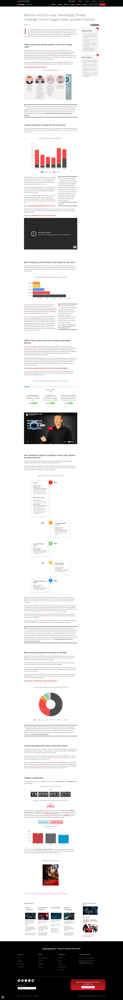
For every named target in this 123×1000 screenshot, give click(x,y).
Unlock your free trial (93, 4)
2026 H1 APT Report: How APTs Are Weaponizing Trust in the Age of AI (90, 66)
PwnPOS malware (51, 620)
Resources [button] (94, 1)
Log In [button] (100, 1)
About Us (60, 958)
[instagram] (29, 980)
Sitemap (36, 996)
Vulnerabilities (64, 893)
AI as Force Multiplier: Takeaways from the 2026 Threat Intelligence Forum (90, 62)
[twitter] (96, 25)
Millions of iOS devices (29, 597)
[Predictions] (90, 928)
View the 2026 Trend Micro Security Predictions (89, 935)
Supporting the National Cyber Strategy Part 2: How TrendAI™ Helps (89, 70)
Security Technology (68, 909)
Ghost (42, 371)
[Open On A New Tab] (50, 875)
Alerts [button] (80, 1)
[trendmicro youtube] (33, 980)
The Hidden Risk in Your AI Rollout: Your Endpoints (90, 75)
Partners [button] (79, 4)
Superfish (31, 55)
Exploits (59, 893)
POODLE (34, 348)
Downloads (40, 964)
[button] (44, 822)
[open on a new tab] (26, 980)
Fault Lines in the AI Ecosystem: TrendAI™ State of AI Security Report (30, 920)
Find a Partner (21, 966)
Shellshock (69, 346)
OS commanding (34, 767)
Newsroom (20, 961)
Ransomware (46, 893)
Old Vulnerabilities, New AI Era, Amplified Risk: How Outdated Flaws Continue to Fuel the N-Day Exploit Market (90, 44)
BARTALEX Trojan (28, 311)
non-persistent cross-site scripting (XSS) (57, 762)
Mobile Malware (53, 893)
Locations (61, 964)
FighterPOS (44, 615)
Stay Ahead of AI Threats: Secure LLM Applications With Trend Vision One (69, 928)
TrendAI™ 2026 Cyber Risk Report (90, 33)
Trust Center (61, 969)
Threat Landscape (29, 909)
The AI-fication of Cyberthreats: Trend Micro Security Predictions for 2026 (55, 930)
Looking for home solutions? (24, 1)
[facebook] (94, 25)
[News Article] (90, 910)
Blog (19, 958)
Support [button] (87, 1)
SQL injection (40, 766)
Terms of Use (30, 996)
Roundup (30, 893)
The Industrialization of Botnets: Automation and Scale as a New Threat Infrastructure (30, 929)
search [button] (103, 1)
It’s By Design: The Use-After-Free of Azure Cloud (90, 40)
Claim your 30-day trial (87, 987)
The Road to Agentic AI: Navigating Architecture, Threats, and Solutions (69, 934)
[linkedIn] (98, 25)
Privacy (19, 996)
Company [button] (85, 4)
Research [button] (66, 4)
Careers (60, 961)
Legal (24, 996)
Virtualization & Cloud (42, 909)
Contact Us (102, 4)
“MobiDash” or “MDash (59, 57)
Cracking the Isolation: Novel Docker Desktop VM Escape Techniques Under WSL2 (89, 49)
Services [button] (72, 4)
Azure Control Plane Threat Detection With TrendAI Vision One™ (42, 934)
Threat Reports (36, 893)
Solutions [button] (60, 4)
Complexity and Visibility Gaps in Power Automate (30, 934)
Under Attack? (72, 1)
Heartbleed (27, 348)
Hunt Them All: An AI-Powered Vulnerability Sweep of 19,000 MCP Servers (90, 37)
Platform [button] (53, 4)
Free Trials (40, 966)
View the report (86, 917)
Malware (41, 893)
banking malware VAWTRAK (47, 310)
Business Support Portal (43, 958)
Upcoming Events (62, 966)
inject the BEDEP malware (51, 52)
